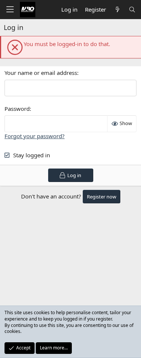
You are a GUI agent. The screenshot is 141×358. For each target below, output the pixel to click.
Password (17, 108)
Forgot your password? (35, 136)
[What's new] (117, 9)
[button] (10, 9)
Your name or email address (41, 72)
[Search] (132, 9)
